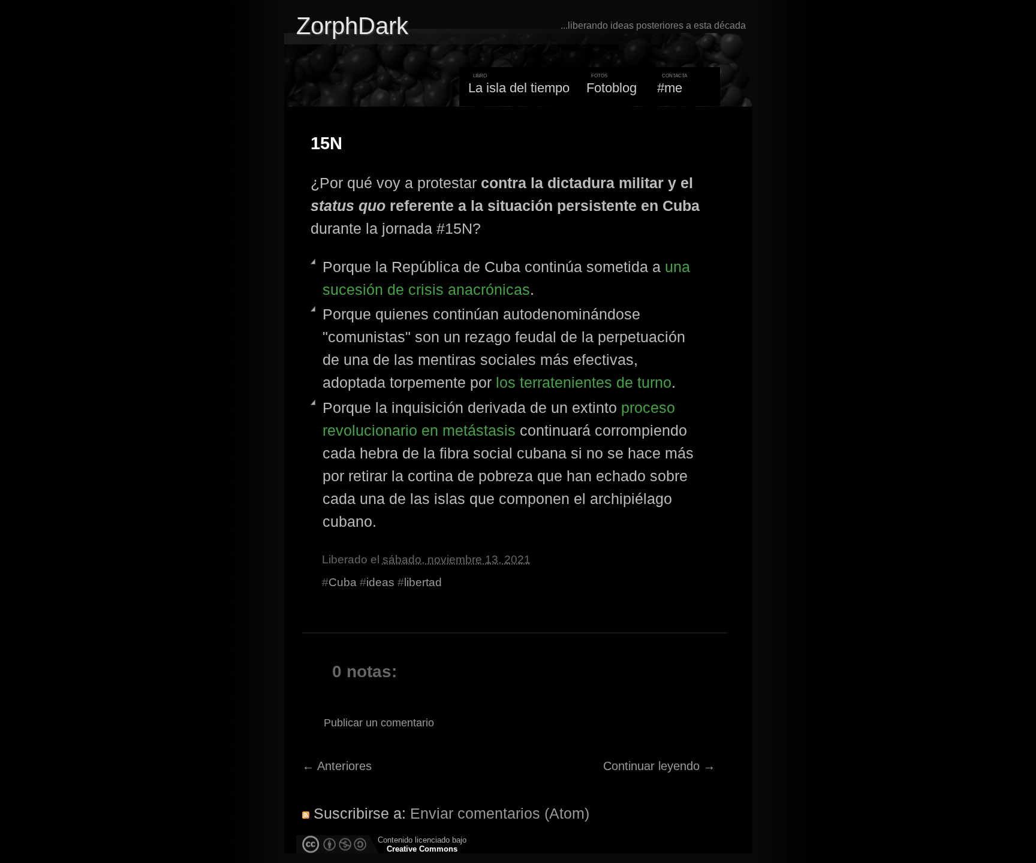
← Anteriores (337, 766)
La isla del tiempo (519, 87)
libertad (423, 582)
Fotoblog (611, 87)
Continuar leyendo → (659, 766)
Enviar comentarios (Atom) (499, 813)
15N (326, 143)
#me (669, 87)
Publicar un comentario (379, 723)
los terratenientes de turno (583, 382)
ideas (380, 582)
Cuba (343, 582)
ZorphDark (352, 26)
